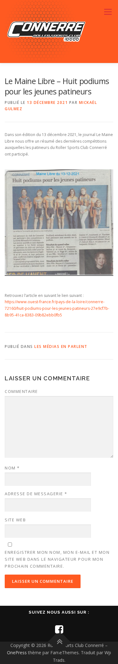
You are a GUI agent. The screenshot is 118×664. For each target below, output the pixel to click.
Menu (107, 11)
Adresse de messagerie (36, 494)
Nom (12, 468)
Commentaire (21, 391)
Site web (15, 520)
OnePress (17, 652)
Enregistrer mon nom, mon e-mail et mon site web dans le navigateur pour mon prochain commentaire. (57, 559)
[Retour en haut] (59, 641)
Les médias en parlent (60, 346)
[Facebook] (59, 629)
